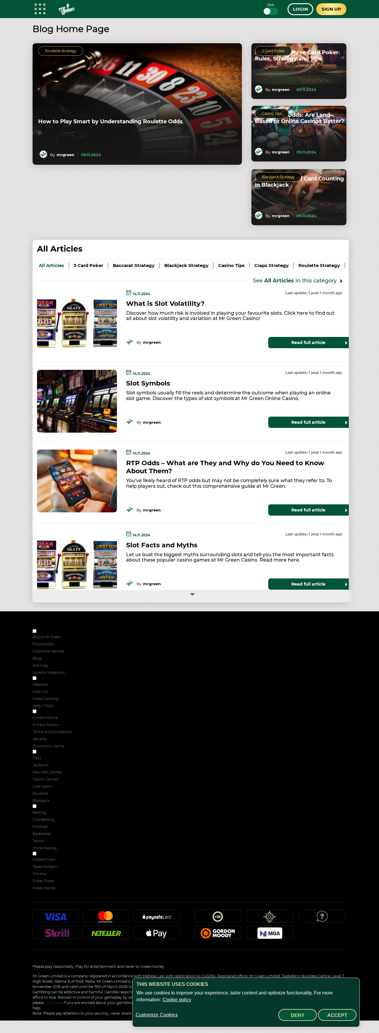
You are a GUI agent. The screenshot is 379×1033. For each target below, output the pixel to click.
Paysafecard (156, 919)
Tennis (38, 841)
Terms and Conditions (52, 732)
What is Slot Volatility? (165, 304)
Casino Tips (272, 113)
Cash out (41, 691)
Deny (297, 1015)
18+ (217, 919)
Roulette (40, 793)
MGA (270, 935)
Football (40, 826)
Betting (39, 812)
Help (322, 919)
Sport (42, 807)
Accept (337, 1015)
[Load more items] (192, 596)
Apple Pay (156, 935)
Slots (37, 758)
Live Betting (43, 819)
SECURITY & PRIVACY (56, 712)
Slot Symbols (148, 383)
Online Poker (44, 859)
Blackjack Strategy (278, 177)
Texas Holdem (45, 866)
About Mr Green (47, 637)
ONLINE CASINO (52, 752)
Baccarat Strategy (134, 265)
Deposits (40, 684)
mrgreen (65, 155)
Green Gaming (45, 698)
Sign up (331, 9)
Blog (37, 658)
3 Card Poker (273, 51)
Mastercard (106, 919)
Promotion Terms (48, 746)
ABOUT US (47, 631)
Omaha (39, 874)
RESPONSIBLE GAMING (58, 679)
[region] (246, 1002)
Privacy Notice (46, 724)
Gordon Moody (217, 935)
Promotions (43, 644)
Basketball (42, 833)
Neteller (106, 935)
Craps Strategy (271, 265)
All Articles (59, 249)
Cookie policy (177, 999)
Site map (40, 665)
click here (53, 1002)
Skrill (55, 935)
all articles (51, 265)
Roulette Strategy (60, 51)
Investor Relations (49, 672)
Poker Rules (43, 881)
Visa (55, 919)
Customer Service (48, 651)
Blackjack (41, 800)
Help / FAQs (43, 705)
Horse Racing (45, 848)
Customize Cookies (157, 1014)
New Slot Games (47, 772)
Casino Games (45, 779)
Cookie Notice (45, 717)
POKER (44, 854)
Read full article (308, 342)
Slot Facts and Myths (161, 545)
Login (300, 9)
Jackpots (41, 765)
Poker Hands (44, 888)
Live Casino (43, 786)
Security (40, 739)
